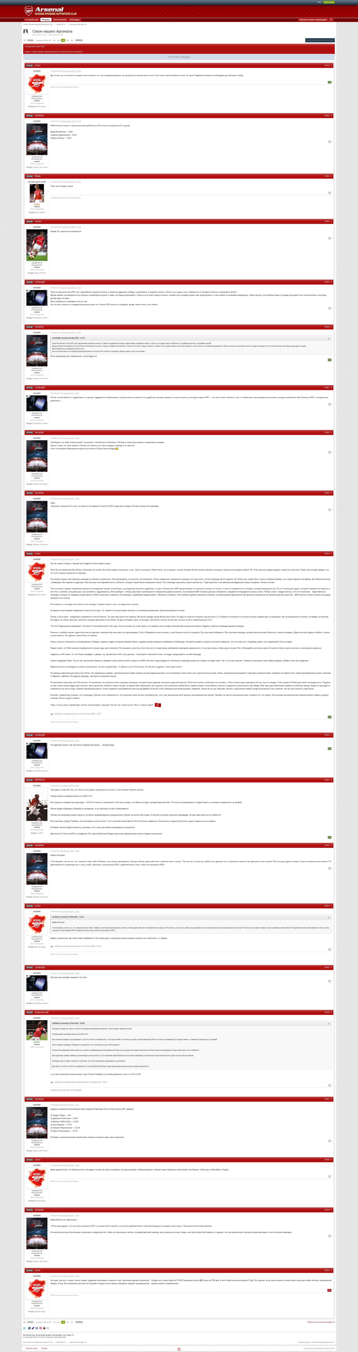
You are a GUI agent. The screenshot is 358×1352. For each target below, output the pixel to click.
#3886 (327, 327)
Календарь (75, 20)
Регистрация (329, 2)
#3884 (327, 221)
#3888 (327, 432)
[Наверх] (179, 1349)
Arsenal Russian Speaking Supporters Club (38, 1342)
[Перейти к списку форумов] (50, 11)
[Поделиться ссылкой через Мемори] (40, 1328)
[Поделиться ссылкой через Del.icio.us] (33, 1328)
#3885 (327, 282)
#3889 (327, 493)
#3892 (327, 780)
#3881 (327, 65)
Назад (30, 40)
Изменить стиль (31, 1348)
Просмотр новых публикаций (313, 20)
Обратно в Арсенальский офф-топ (321, 1322)
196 (67, 40)
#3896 (327, 1012)
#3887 (327, 388)
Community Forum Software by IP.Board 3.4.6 (319, 1348)
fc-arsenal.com (32, 20)
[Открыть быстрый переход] (331, 19)
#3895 (327, 967)
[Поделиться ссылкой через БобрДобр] (44, 1328)
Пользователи (60, 20)
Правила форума (304, 1342)
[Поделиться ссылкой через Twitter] (24, 1328)
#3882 (327, 116)
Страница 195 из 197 (43, 40)
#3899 (327, 1210)
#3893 (327, 845)
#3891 (327, 735)
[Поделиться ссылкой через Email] (48, 1328)
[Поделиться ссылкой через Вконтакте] (37, 1328)
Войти (319, 2)
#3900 (327, 1270)
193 (54, 40)
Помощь (44, 1348)
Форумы (46, 20)
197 (72, 40)
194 (58, 40)
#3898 (327, 1160)
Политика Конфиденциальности (323, 1342)
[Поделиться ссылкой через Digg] (29, 1328)
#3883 (327, 176)
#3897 (327, 1099)
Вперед (79, 40)
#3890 (327, 554)
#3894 (327, 906)
